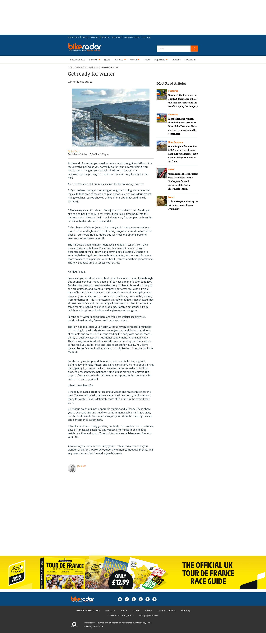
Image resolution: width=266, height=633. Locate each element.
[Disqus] (114, 517)
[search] (194, 49)
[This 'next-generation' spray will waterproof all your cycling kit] (162, 201)
